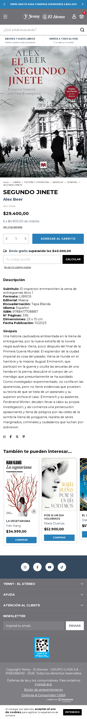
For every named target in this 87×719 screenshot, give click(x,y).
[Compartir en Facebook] (11, 437)
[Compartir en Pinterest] (24, 437)
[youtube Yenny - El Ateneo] (49, 567)
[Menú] (6, 16)
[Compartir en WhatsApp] (4, 437)
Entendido (72, 712)
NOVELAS (58, 182)
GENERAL (72, 182)
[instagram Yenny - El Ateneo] (25, 567)
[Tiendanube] (60, 701)
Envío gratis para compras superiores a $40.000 (43, 4)
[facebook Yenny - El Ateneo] (37, 567)
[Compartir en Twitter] (17, 437)
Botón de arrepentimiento (43, 690)
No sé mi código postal (17, 267)
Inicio (6, 182)
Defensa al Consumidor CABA (43, 695)
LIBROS (16, 182)
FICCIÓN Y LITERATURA (36, 182)
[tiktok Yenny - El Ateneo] (62, 567)
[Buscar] (82, 30)
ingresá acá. (43, 684)
